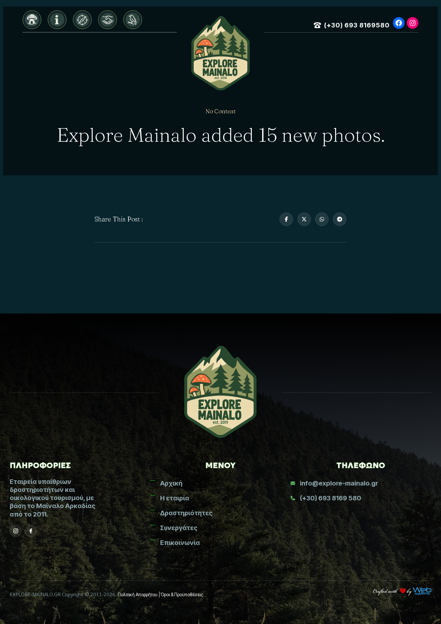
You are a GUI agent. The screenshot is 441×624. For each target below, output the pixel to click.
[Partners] (107, 19)
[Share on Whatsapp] (321, 219)
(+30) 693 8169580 (357, 25)
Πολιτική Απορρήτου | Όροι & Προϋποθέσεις (160, 594)
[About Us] (57, 19)
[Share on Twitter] (304, 219)
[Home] (32, 19)
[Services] (82, 19)
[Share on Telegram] (339, 219)
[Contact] (132, 19)
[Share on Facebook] (286, 219)
